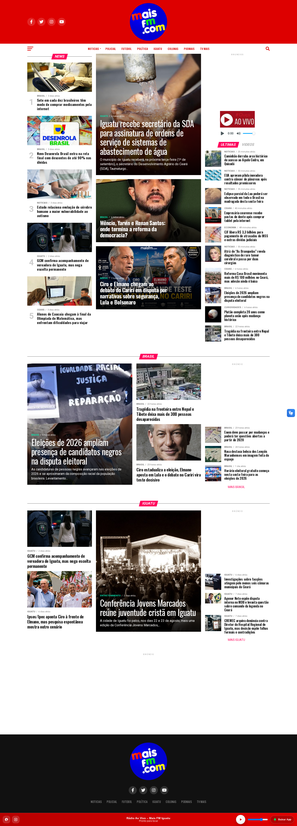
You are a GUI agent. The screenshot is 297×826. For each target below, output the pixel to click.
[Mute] (238, 133)
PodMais (189, 48)
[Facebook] (6, 819)
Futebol (126, 48)
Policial (110, 48)
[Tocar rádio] (240, 819)
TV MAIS (204, 48)
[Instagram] (15, 819)
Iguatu (158, 48)
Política (142, 48)
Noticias (93, 48)
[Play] (222, 133)
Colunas (173, 48)
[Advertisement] (237, 81)
